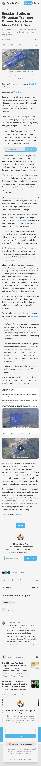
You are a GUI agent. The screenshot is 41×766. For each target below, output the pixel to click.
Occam (9, 622)
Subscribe (28, 3)
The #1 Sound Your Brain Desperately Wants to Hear (14, 664)
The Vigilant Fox (20, 673)
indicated (26, 220)
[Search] (37, 657)
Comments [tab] (7, 602)
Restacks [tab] (16, 602)
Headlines (6, 10)
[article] (20, 669)
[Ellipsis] (38, 622)
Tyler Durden (18, 92)
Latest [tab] (10, 657)
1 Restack (21, 573)
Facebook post (17, 349)
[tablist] (11, 602)
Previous (8, 587)
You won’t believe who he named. (14, 689)
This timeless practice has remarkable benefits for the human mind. (15, 669)
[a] (20, 448)
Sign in (36, 3)
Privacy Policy (27, 753)
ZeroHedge (33, 84)
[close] (34, 701)
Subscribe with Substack (22, 744)
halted (35, 155)
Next (34, 587)
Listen (36, 40)
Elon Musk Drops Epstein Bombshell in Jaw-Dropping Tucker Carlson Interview (14, 684)
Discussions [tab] (18, 657)
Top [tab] (4, 657)
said (3, 184)
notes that (12, 279)
